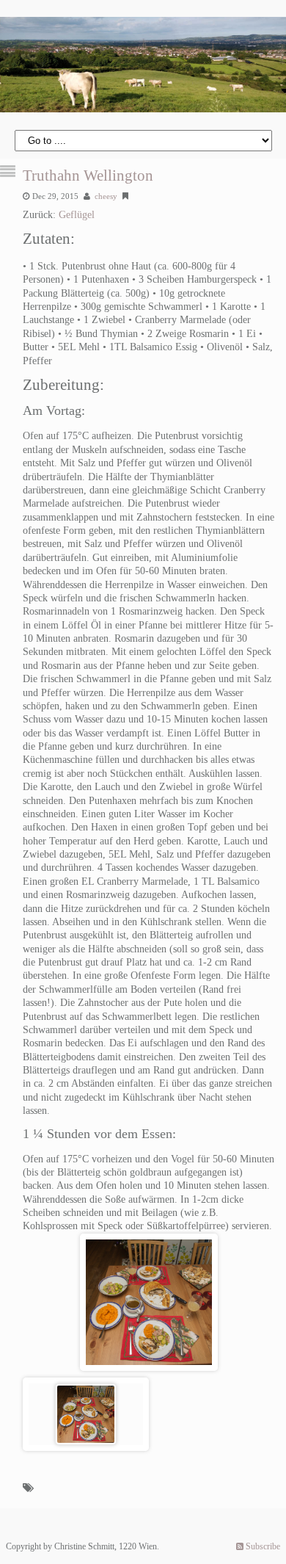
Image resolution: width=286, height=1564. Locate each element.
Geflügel (77, 214)
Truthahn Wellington (88, 175)
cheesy (106, 196)
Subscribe (261, 1546)
